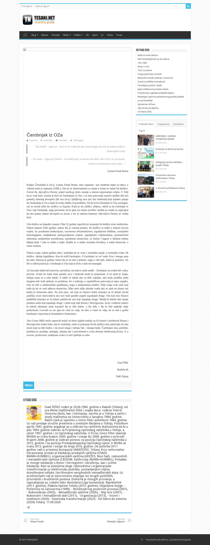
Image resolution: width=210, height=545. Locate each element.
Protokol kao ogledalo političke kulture (156, 93)
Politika (77, 35)
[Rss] (142, 540)
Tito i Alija (142, 63)
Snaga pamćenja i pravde (150, 74)
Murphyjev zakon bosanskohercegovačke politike (161, 96)
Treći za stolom (145, 70)
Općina (44, 35)
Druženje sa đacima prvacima (169, 149)
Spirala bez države (146, 104)
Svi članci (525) (144, 111)
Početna (25, 34)
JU (102, 35)
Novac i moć (143, 66)
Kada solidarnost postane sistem (153, 89)
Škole (66, 35)
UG (87, 35)
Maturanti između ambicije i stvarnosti (155, 78)
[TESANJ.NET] (38, 19)
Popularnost (163, 124)
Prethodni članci (146, 124)
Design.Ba (186, 539)
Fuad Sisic (33, 140)
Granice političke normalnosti (151, 81)
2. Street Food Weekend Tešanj (170, 188)
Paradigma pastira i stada (150, 85)
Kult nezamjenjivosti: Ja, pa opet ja (153, 59)
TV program (26, 6)
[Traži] (188, 6)
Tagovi (142, 130)
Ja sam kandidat (145, 100)
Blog (34, 35)
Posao (119, 35)
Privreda (56, 35)
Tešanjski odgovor (116, 520)
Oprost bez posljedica (148, 108)
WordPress (163, 539)
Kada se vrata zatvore (148, 55)
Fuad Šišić (63, 140)
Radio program (42, 6)
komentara (178, 124)
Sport (95, 35)
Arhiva (110, 35)
